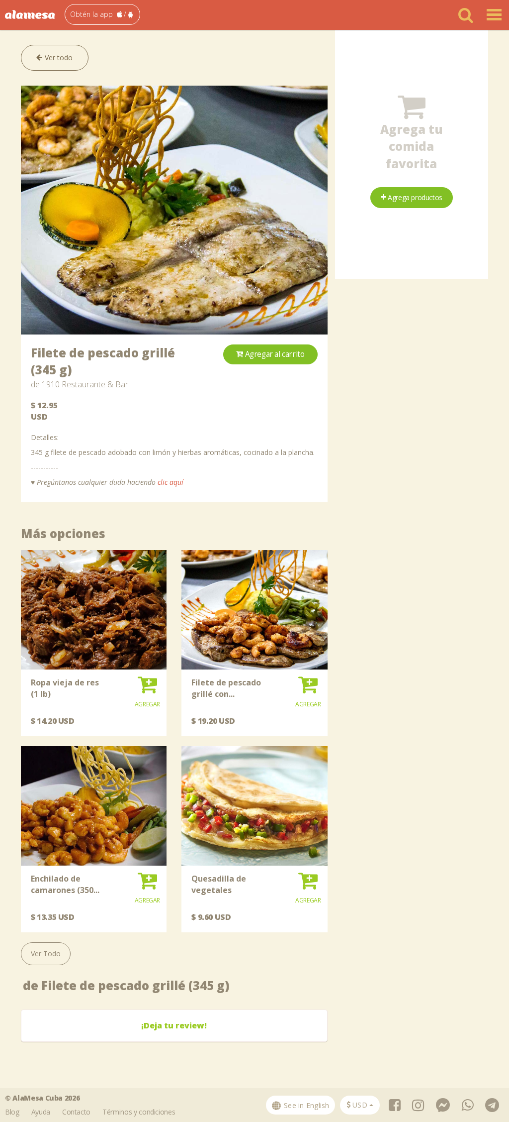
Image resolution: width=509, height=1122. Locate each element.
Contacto (76, 1112)
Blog (12, 1112)
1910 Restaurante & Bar (85, 384)
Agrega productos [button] (414, 197)
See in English (306, 1105)
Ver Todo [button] (46, 953)
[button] (102, 14)
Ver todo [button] (58, 57)
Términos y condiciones (138, 1112)
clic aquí (170, 482)
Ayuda (40, 1112)
